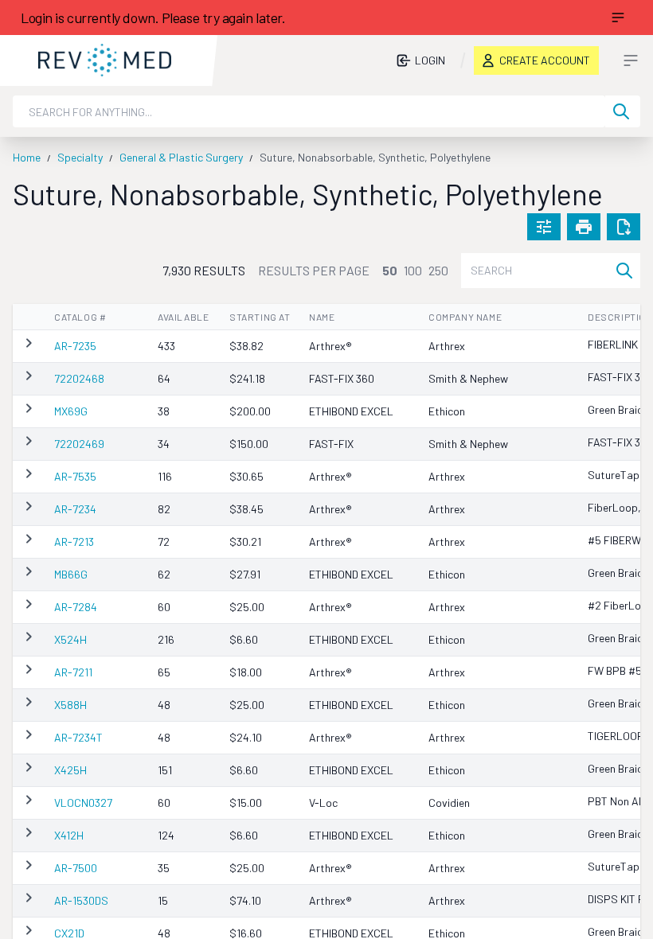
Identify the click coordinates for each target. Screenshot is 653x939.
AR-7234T (78, 737)
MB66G (71, 574)
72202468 (79, 378)
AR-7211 (73, 672)
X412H (69, 835)
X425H (70, 770)
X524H (70, 639)
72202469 (79, 443)
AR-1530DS (81, 900)
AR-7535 (75, 476)
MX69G (71, 411)
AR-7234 (75, 509)
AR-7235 (75, 346)
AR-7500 (75, 868)
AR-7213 (74, 541)
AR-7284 (75, 607)
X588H (70, 704)
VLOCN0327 (83, 802)
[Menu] (618, 17)
